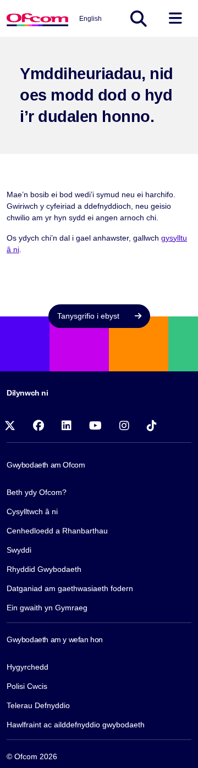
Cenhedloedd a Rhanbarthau (57, 530)
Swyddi (19, 550)
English (90, 19)
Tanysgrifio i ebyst (89, 315)
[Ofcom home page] (37, 18)
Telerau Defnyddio (38, 705)
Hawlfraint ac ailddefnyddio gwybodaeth (76, 724)
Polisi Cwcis (27, 686)
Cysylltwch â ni (32, 511)
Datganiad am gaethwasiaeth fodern (70, 588)
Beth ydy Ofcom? (37, 492)
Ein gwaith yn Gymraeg (47, 607)
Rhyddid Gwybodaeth (44, 569)
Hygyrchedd (27, 667)
